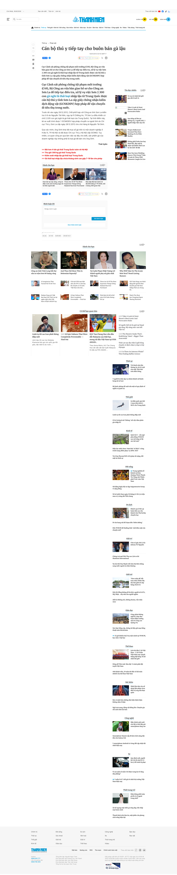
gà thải (51, 235)
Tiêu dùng (131, 27)
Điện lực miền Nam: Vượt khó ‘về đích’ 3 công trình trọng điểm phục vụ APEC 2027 (128, 450)
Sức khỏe (69, 27)
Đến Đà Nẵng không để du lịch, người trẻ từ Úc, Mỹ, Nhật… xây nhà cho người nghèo (129, 593)
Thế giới (50, 27)
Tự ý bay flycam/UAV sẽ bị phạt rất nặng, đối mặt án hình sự (128, 457)
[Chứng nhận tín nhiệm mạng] (112, 866)
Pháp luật (53, 43)
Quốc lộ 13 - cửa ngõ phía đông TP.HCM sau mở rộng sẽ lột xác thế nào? (138, 438)
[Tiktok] (166, 11)
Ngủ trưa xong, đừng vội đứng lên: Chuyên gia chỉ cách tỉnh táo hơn (129, 708)
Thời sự (43, 27)
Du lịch (89, 27)
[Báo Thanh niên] (39, 850)
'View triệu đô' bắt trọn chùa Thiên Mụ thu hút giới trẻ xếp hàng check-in (138, 582)
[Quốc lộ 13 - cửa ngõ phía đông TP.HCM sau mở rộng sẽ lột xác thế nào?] (121, 439)
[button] (33, 44)
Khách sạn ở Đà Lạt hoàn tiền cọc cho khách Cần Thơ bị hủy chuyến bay (138, 512)
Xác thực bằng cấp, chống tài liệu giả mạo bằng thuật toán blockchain (129, 629)
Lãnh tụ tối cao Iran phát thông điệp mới (127, 415)
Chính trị (37, 27)
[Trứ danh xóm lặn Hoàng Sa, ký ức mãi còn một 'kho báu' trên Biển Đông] (121, 369)
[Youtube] (159, 11)
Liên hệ (57, 11)
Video (125, 27)
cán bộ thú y (67, 235)
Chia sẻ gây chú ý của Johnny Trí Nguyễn (138, 544)
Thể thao (107, 27)
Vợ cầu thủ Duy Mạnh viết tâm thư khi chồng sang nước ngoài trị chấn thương (128, 565)
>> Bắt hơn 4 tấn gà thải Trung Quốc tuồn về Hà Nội (65, 150)
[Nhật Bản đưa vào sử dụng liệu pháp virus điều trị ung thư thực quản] (121, 690)
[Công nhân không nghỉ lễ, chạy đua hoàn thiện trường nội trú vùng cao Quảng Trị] (121, 618)
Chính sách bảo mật (110, 850)
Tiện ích (51, 11)
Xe (121, 27)
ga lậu (44, 235)
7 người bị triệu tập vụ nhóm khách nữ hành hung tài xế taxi (128, 380)
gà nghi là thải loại (58, 96)
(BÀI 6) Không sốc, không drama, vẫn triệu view (127, 601)
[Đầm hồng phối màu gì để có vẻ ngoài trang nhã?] (121, 798)
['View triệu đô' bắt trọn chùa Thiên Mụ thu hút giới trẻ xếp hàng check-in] (121, 583)
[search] (25, 19)
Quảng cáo (83, 850)
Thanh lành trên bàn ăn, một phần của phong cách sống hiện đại (128, 816)
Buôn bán (58, 235)
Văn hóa (95, 27)
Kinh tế (56, 27)
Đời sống (62, 27)
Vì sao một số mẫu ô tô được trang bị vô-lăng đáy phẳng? (128, 773)
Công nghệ (115, 27)
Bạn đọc (132, 832)
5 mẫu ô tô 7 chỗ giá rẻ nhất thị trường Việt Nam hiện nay (128, 780)
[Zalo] (169, 11)
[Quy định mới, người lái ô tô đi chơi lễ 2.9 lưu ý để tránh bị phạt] (121, 762)
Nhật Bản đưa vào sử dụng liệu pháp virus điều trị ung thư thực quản (138, 689)
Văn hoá (83, 836)
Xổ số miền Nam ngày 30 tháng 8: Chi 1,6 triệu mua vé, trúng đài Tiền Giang (129, 495)
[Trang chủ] (32, 27)
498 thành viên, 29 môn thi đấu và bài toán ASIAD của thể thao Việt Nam (127, 673)
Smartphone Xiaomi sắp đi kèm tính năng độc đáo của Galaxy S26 (129, 737)
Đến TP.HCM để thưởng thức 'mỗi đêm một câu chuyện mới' (129, 529)
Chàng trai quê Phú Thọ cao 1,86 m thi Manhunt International (126, 557)
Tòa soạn (98, 850)
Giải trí (101, 27)
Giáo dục (83, 27)
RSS (91, 850)
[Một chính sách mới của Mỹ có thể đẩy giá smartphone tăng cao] (121, 726)
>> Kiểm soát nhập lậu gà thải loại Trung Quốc (62, 156)
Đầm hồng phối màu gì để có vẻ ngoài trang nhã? (138, 796)
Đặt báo (74, 850)
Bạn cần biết (42, 11)
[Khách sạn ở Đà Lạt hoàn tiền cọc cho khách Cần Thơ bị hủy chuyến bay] (121, 513)
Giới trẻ (76, 27)
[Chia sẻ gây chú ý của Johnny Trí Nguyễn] (121, 547)
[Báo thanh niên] (88, 19)
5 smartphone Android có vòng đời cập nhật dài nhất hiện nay (129, 744)
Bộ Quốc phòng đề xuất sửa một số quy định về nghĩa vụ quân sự (129, 387)
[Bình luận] (33, 60)
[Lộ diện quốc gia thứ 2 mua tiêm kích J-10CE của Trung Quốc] (121, 405)
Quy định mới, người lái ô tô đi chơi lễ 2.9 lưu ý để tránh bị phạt (138, 760)
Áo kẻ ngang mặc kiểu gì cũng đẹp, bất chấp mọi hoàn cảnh (128, 809)
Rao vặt (132, 836)
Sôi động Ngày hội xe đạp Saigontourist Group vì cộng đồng (129, 488)
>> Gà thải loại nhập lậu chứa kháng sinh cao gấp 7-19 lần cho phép (72, 159)
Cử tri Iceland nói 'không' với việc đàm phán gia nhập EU (128, 421)
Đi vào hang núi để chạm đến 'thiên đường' (127, 522)
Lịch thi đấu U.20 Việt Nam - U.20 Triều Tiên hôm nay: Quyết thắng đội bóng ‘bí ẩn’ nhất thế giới (138, 655)
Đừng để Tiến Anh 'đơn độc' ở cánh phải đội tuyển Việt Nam (128, 665)
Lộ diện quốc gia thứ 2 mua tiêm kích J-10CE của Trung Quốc (138, 403)
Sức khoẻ (59, 836)
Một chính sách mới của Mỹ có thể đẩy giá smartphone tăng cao (138, 724)
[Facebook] (162, 11)
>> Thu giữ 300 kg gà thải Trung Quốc (59, 153)
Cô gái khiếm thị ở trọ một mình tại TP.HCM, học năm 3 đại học (129, 637)
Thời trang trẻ (140, 27)
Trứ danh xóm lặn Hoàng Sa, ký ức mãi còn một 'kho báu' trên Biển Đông (138, 368)
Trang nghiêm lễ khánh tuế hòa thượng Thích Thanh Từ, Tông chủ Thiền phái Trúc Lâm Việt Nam (138, 476)
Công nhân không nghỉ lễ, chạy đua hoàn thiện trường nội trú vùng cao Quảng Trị (137, 619)
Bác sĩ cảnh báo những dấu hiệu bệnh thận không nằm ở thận (127, 701)
